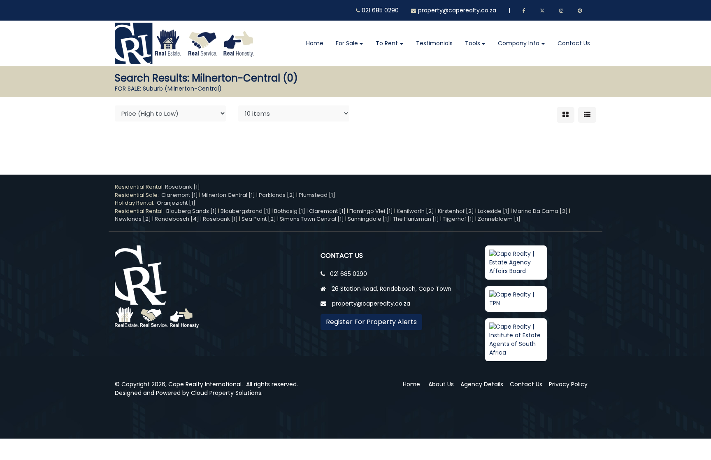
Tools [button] (472, 43)
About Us (441, 384)
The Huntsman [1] (416, 219)
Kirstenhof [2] (456, 211)
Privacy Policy (568, 384)
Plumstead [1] (317, 195)
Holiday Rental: (136, 203)
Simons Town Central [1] (312, 219)
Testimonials (434, 43)
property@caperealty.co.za (457, 10)
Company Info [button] (518, 43)
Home (314, 43)
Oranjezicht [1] (176, 203)
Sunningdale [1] (368, 219)
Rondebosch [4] (177, 219)
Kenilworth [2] (415, 211)
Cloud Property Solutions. (227, 393)
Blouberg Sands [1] (191, 211)
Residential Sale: (138, 195)
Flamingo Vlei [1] (371, 211)
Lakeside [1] (493, 211)
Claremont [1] (179, 195)
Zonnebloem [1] (499, 219)
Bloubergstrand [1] (245, 211)
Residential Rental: (140, 187)
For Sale (347, 43)
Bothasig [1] (289, 211)
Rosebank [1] (182, 187)
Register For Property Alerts (371, 322)
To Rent (387, 43)
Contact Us (574, 43)
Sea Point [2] (259, 219)
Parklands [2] (277, 195)
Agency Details (481, 384)
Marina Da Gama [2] (540, 211)
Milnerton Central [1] (228, 195)
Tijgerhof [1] (458, 219)
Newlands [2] (133, 219)
